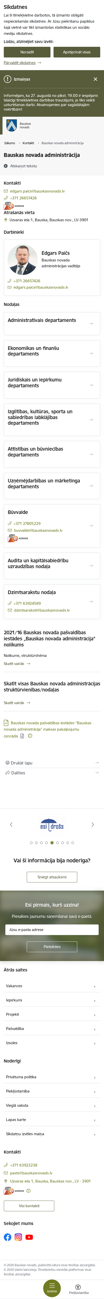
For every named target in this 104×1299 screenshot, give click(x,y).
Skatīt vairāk (14, 663)
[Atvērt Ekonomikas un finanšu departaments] (91, 353)
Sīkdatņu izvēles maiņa (25, 1133)
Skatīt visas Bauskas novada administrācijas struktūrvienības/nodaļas (52, 687)
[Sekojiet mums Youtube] (29, 1237)
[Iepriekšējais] (11, 824)
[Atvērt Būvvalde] (91, 526)
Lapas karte (16, 1119)
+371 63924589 (27, 603)
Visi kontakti (29, 1205)
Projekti (12, 1014)
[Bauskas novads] (31, 131)
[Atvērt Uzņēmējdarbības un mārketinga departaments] (91, 486)
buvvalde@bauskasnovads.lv (38, 530)
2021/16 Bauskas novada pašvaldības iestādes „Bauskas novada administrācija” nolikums (49, 638)
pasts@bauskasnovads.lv (31, 1173)
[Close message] (95, 79)
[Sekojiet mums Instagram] (18, 1237)
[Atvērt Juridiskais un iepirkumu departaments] (91, 385)
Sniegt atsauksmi (52, 877)
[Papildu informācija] (30, 736)
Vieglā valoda (17, 1105)
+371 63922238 (23, 1165)
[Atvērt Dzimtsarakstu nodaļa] (91, 601)
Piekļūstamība (18, 1091)
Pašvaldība (15, 1028)
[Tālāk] (93, 824)
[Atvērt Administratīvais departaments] (91, 323)
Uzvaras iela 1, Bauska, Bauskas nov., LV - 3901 (50, 1181)
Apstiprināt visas (77, 52)
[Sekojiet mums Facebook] (7, 1237)
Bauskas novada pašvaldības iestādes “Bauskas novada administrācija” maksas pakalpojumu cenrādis (47, 729)
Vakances (14, 985)
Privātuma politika (21, 1076)
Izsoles (11, 1042)
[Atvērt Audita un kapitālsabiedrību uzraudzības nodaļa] (91, 565)
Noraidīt (27, 52)
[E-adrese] (14, 206)
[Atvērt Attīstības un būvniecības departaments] (91, 454)
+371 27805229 (27, 523)
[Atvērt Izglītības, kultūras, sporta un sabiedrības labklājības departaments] (91, 420)
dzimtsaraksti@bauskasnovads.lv (42, 610)
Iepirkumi (14, 1000)
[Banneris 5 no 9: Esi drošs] (52, 824)
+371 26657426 (23, 198)
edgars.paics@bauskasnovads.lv (37, 191)
